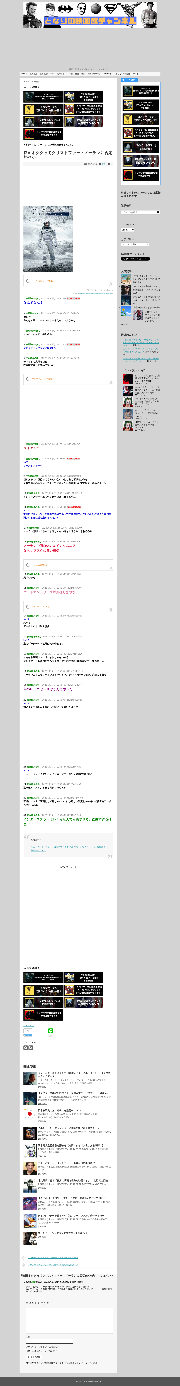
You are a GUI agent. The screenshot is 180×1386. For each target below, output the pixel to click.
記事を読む (42, 1087)
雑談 (83, 74)
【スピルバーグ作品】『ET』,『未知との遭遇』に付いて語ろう (72, 1198)
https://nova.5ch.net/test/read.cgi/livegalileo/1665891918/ (95, 293)
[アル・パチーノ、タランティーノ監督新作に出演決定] (30, 1168)
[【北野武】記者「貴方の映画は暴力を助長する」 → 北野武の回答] (30, 1186)
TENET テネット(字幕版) (42, 379)
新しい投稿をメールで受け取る (43, 1351)
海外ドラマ (61, 74)
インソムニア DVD (39, 565)
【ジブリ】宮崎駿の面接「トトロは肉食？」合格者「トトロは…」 (73, 1093)
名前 (28, 1337)
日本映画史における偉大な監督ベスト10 (59, 1110)
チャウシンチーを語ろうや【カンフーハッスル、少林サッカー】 (72, 1215)
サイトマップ (138, 74)
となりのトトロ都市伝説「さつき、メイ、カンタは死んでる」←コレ (146, 300)
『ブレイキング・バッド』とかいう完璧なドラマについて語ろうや (146, 279)
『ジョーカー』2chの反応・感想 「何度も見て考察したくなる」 (147, 401)
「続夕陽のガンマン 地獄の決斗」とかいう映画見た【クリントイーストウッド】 (141, 342)
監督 (77, 74)
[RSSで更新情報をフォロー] (30, 1047)
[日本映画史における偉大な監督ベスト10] (30, 1115)
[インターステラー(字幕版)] (48, 271)
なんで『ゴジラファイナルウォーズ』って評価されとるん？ (147, 413)
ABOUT (24, 74)
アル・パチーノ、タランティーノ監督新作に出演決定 (66, 1163)
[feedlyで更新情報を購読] (25, 1047)
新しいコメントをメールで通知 (43, 1347)
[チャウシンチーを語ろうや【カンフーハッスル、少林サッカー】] (30, 1221)
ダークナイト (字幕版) (41, 607)
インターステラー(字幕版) (42, 281)
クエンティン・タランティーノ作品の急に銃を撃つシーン (69, 1128)
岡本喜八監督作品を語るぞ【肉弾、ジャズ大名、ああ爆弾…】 (71, 1145)
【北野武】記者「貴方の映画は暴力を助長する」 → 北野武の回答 (73, 1180)
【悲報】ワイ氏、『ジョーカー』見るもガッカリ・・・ (147, 425)
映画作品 (33, 74)
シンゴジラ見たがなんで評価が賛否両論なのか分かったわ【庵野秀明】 (147, 378)
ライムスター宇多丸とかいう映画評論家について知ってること (146, 289)
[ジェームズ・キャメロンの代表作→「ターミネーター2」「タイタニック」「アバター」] (30, 1078)
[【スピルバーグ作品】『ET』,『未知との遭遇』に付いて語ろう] (30, 1203)
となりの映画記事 (123, 74)
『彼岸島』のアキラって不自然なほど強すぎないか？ (53, 1257)
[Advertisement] (90, 48)
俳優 (71, 74)
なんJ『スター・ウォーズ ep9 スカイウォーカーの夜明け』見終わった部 (147, 390)
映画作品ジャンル (47, 74)
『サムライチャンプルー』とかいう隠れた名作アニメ (53, 1265)
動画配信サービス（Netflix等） (100, 74)
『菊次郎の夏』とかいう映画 (146, 307)
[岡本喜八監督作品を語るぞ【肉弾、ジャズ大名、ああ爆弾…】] (30, 1150)
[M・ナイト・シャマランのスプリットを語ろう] (30, 1238)
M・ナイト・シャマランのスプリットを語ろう (62, 1233)
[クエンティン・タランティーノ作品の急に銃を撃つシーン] (30, 1133)
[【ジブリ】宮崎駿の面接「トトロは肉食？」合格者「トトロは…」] (30, 1098)
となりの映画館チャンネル (92, 1381)
